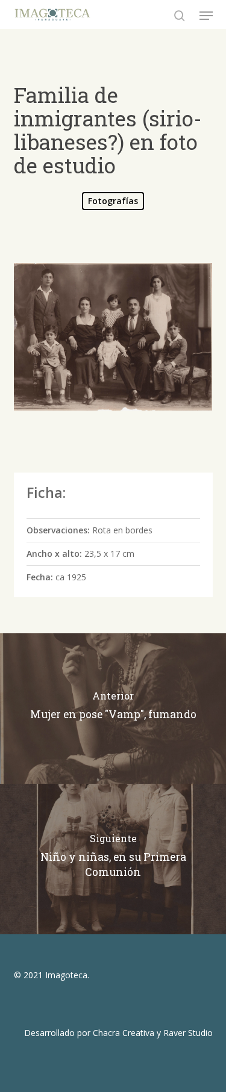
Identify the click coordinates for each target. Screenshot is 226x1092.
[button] (206, 16)
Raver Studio (188, 1032)
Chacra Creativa (123, 1032)
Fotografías (113, 200)
